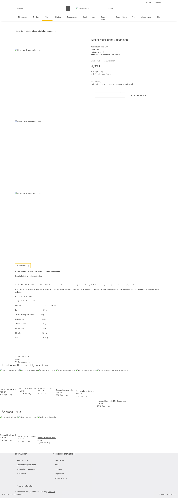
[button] (100, 8)
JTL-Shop (172, 494)
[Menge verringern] (93, 94)
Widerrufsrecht (61, 478)
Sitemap (58, 469)
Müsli (102, 52)
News (148, 2)
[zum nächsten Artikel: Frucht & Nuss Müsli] (57, 31)
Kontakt (158, 2)
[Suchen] (68, 8)
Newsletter (21, 474)
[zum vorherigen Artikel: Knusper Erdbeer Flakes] (62, 31)
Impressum (59, 474)
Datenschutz (60, 460)
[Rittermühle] (82, 8)
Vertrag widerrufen (25, 486)
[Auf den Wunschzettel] (21, 46)
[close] (17, 40)
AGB (56, 465)
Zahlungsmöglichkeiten (26, 465)
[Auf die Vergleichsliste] (17, 46)
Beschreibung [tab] (23, 266)
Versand (109, 74)
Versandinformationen (26, 469)
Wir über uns (22, 460)
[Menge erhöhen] (122, 100)
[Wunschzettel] (104, 8)
